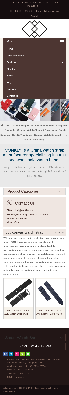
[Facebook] (5, 354)
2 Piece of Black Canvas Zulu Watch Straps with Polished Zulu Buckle (17, 312)
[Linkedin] (11, 354)
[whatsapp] (28, 354)
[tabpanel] (34, 110)
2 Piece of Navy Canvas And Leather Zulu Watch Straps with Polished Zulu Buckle (49, 312)
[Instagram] (17, 354)
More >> (59, 232)
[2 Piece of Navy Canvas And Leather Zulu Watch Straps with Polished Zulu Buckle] (50, 292)
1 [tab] (34, 116)
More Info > (13, 222)
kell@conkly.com (51, 11)
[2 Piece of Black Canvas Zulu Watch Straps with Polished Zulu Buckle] (18, 292)
